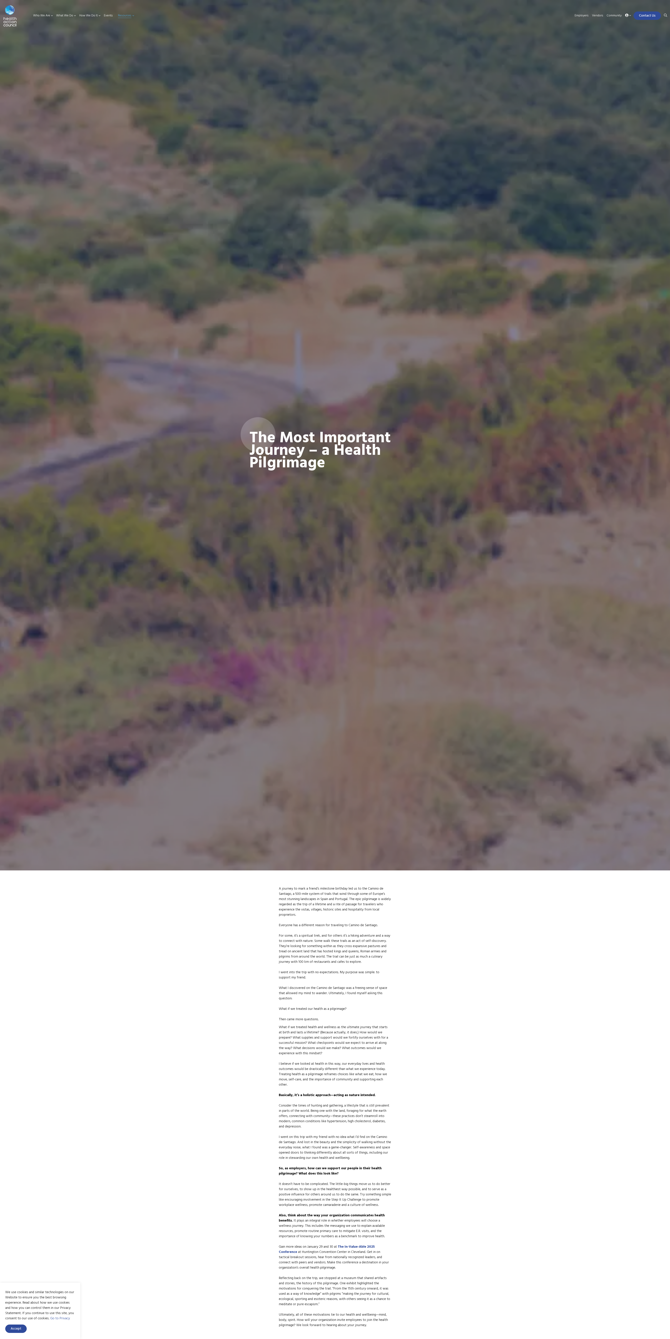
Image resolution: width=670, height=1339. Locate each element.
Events (108, 15)
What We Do (64, 15)
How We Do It (88, 15)
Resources (124, 15)
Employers (582, 15)
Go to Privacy (60, 1318)
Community (614, 15)
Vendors (597, 15)
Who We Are (41, 15)
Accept (16, 1329)
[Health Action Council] (15, 15)
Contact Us (647, 15)
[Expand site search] (665, 15)
